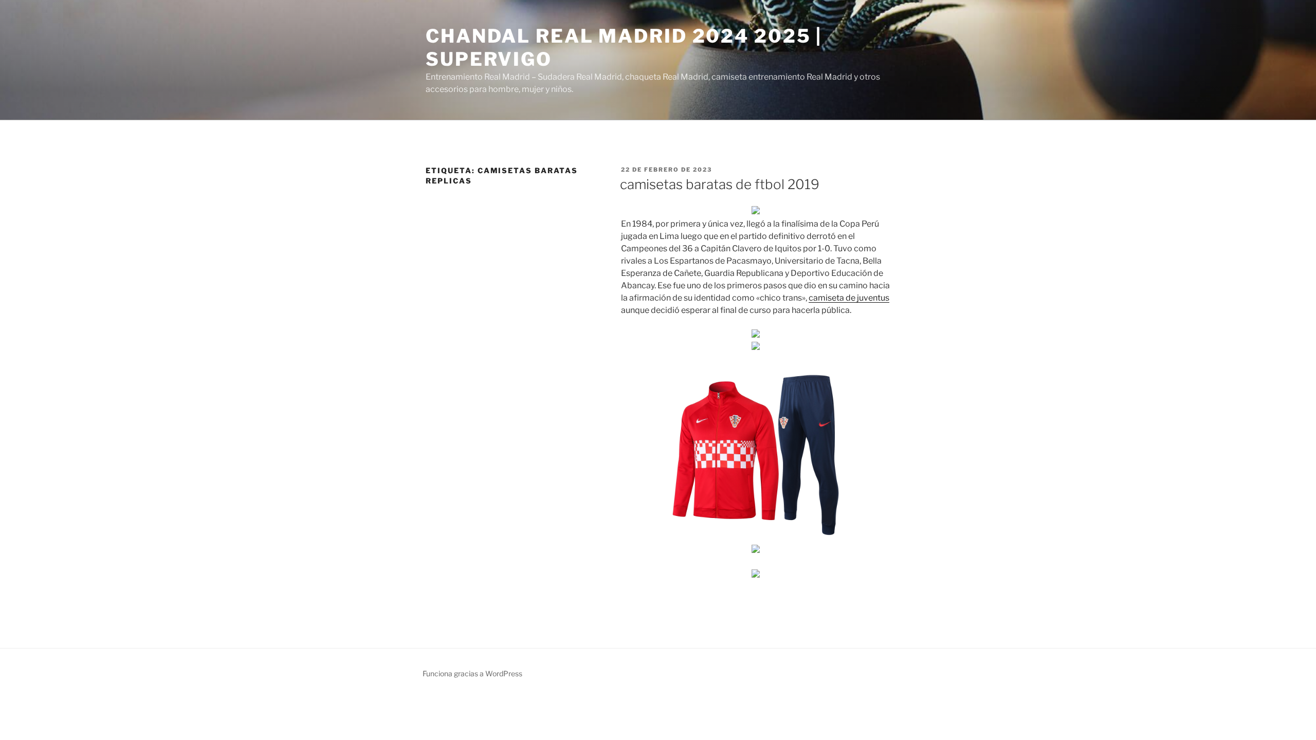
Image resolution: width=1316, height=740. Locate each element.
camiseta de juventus (849, 298)
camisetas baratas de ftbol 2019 (719, 184)
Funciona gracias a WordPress (472, 673)
